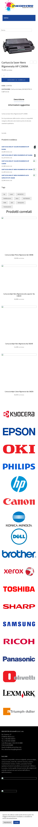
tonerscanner (7, 207)
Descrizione (19, 99)
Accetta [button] (16, 822)
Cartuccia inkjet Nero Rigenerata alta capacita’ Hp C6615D (19, 295)
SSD (12, 203)
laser (11, 194)
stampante (21, 203)
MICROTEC (21, 194)
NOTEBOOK (26, 198)
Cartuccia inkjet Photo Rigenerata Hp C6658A (19, 255)
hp (4, 194)
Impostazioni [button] (7, 822)
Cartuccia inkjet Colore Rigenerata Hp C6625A (19, 392)
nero (17, 198)
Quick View (18, 234)
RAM (5, 203)
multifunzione (7, 198)
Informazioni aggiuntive (19, 105)
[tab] (19, 100)
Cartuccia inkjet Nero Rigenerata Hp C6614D (19, 344)
